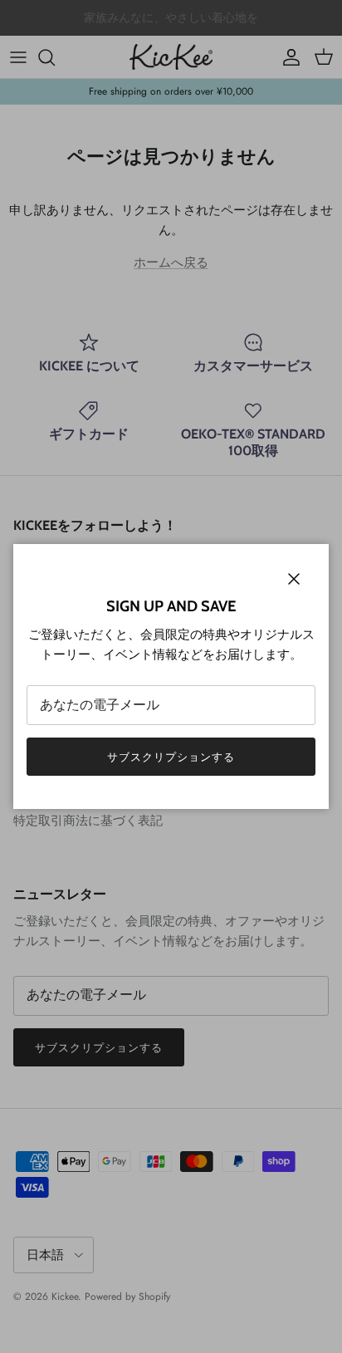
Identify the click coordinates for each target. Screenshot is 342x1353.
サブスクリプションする (171, 757)
